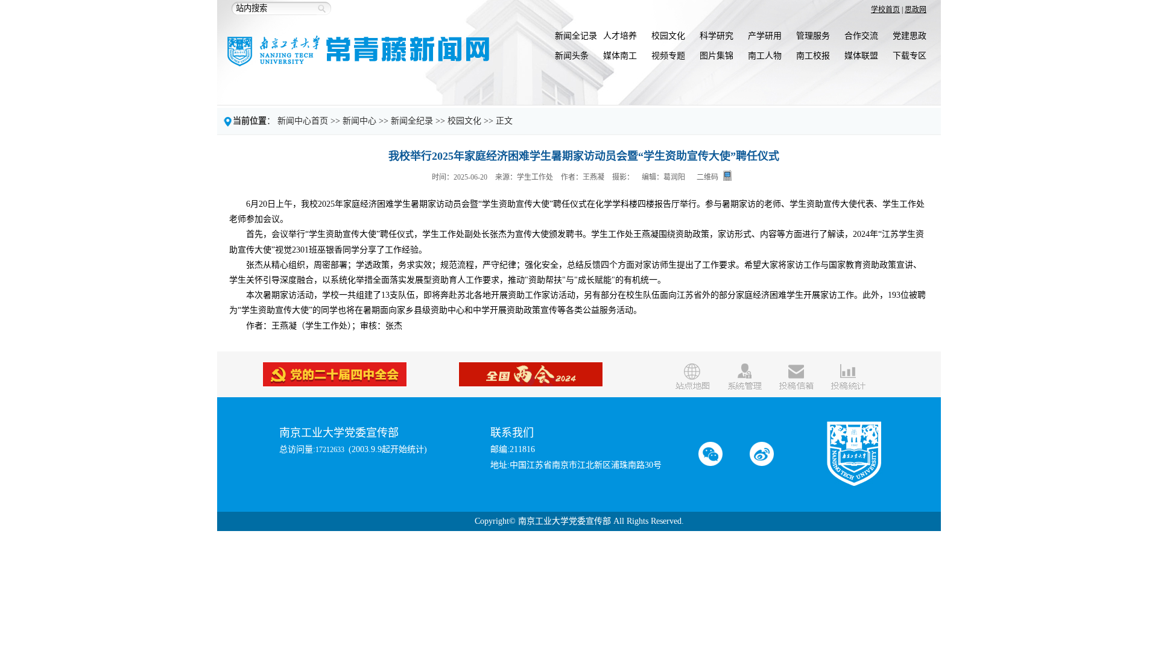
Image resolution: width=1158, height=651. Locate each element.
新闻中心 (359, 120)
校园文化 (668, 35)
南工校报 (813, 55)
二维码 (707, 177)
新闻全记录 (576, 35)
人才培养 (620, 35)
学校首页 (885, 9)
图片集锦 (716, 55)
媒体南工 (620, 55)
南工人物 (765, 55)
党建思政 (909, 35)
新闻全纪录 (412, 120)
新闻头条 (572, 55)
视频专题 (668, 55)
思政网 (915, 9)
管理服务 (813, 35)
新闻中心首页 (302, 120)
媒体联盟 (861, 55)
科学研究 (716, 35)
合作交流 (861, 35)
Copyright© (495, 521)
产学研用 (765, 35)
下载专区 (909, 55)
